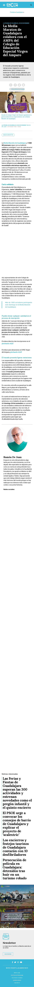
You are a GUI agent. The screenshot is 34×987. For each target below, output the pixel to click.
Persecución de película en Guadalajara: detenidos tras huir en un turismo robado (15, 869)
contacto (17, 982)
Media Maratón (8, 135)
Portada (12, 12)
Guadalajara (19, 12)
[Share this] (15, 85)
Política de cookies (17, 977)
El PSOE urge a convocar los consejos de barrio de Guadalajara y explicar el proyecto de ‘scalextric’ (17, 824)
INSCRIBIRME (7, 954)
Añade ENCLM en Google (17, 89)
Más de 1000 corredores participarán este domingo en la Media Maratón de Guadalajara (18, 305)
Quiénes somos (17, 980)
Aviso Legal (17, 972)
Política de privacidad (17, 975)
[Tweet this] (19, 85)
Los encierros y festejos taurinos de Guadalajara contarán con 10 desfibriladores (16, 847)
